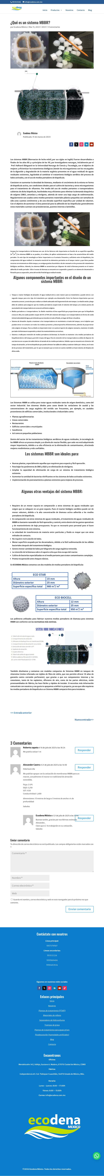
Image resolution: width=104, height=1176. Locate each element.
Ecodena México (20, 27)
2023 (43, 27)
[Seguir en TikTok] (65, 988)
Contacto (81, 10)
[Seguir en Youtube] (92, 144)
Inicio (45, 10)
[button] (96, 1156)
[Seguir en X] (76, 144)
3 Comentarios (54, 27)
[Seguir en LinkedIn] (86, 144)
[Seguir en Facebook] (71, 144)
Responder (84, 750)
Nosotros (69, 10)
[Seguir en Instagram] (81, 144)
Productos (55, 10)
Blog (90, 10)
